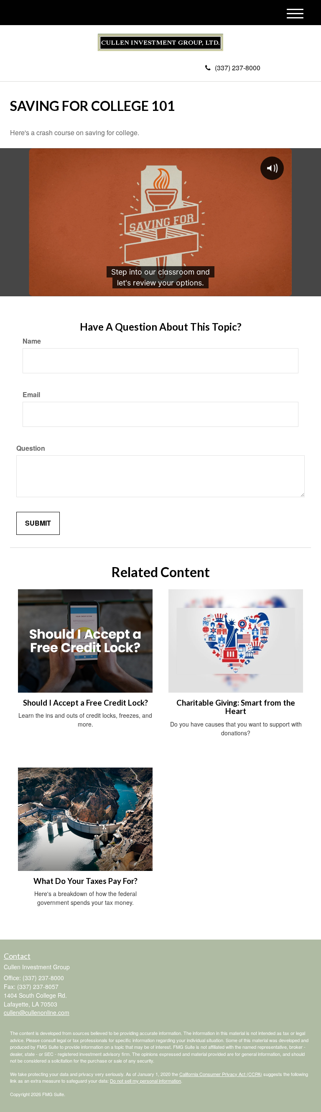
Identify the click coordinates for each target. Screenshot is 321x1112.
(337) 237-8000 (237, 67)
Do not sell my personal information (145, 1080)
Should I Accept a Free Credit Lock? (85, 702)
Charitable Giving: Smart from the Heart (235, 707)
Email (31, 394)
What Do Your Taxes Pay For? (85, 881)
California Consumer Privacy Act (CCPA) (220, 1074)
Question (30, 448)
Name (32, 341)
